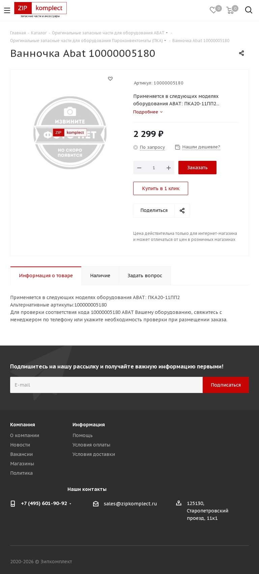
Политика (21, 473)
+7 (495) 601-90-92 (44, 503)
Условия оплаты (91, 445)
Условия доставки (94, 454)
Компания (22, 425)
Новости (20, 445)
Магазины (22, 464)
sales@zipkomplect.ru (130, 504)
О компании (24, 435)
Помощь (83, 435)
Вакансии (21, 454)
